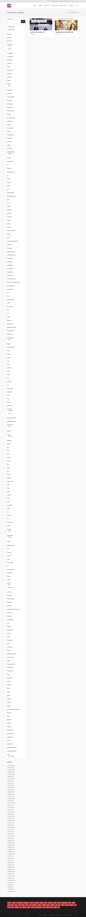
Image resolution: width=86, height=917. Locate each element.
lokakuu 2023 (11, 829)
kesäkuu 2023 (11, 838)
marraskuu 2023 (11, 827)
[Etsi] (23, 21)
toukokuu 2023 (11, 840)
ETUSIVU (39, 915)
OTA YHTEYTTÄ (75, 915)
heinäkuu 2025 (11, 787)
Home (68, 12)
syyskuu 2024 (11, 807)
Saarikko (52, 905)
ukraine (28, 907)
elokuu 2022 (10, 860)
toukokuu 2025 (11, 792)
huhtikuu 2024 (11, 818)
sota (59, 905)
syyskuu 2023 (11, 831)
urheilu (33, 907)
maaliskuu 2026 (11, 769)
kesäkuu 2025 (11, 789)
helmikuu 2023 (11, 847)
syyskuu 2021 (11, 884)
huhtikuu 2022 (11, 869)
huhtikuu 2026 (11, 767)
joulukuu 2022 (11, 851)
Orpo (19, 905)
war (58, 907)
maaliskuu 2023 (11, 845)
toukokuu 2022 (11, 867)
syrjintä (63, 905)
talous (67, 905)
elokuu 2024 (10, 809)
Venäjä (47, 907)
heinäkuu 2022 (11, 862)
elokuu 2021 (10, 886)
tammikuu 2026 (11, 774)
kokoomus (50, 902)
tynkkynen (17, 907)
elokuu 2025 (10, 785)
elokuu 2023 (10, 833)
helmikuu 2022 (11, 873)
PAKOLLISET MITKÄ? (67, 915)
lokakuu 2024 (11, 805)
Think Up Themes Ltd (17, 915)
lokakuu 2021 (11, 882)
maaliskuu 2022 (11, 871)
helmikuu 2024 (11, 822)
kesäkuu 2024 (11, 814)
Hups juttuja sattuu (37, 32)
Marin (69, 902)
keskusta (41, 902)
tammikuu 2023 (11, 849)
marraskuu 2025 (11, 778)
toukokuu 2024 (11, 816)
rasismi (39, 905)
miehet (73, 902)
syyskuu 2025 (11, 783)
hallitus (31, 902)
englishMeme (26, 902)
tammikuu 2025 (11, 798)
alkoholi (13, 902)
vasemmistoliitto (38, 907)
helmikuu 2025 (11, 796)
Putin (30, 905)
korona (55, 902)
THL (75, 905)
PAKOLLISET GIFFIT (59, 915)
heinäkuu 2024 (11, 811)
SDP (56, 905)
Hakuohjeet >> (10, 19)
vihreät (55, 907)
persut (23, 905)
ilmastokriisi (36, 902)
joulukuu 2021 (11, 878)
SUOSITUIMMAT (51, 915)
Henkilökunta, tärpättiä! (64, 32)
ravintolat (44, 905)
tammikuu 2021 (11, 891)
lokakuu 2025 (11, 780)
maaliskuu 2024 (11, 820)
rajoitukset (34, 905)
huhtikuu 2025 (11, 794)
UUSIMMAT (45, 915)
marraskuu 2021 (11, 880)
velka (44, 907)
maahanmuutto (64, 902)
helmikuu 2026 (11, 772)
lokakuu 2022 (11, 856)
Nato (16, 905)
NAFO (9, 905)
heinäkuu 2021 (11, 889)
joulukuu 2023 (11, 825)
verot (51, 907)
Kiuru (46, 902)
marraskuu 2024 (11, 803)
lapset (59, 902)
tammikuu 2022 (11, 875)
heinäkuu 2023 (11, 836)
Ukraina (24, 907)
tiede (9, 907)
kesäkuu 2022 (11, 864)
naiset (12, 905)
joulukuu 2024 (11, 800)
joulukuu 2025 (11, 776)
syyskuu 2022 (11, 858)
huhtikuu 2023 (11, 842)
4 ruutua (9, 902)
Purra (27, 905)
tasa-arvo (71, 905)
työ (20, 907)
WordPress (28, 915)
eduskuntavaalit (19, 902)
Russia (48, 905)
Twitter (12, 907)
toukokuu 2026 (11, 765)
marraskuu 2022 (11, 853)
